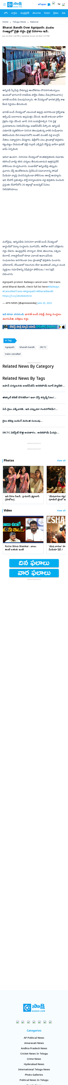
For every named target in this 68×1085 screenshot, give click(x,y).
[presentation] (6, 479)
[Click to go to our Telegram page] (45, 1022)
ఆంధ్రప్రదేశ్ (24, 13)
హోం (6, 13)
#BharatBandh (44, 291)
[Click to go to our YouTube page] (39, 1022)
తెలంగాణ (37, 13)
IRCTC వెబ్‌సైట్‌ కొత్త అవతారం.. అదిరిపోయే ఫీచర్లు (33, 433)
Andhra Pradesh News (34, 1048)
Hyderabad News (34, 1064)
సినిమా (47, 13)
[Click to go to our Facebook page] (18, 1022)
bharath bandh (27, 347)
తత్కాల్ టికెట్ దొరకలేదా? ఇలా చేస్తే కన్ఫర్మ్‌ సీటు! (32, 397)
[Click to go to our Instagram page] (34, 1022)
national (34, 22)
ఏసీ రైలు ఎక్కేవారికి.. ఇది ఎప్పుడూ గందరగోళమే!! (33, 409)
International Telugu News (34, 1069)
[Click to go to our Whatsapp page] (23, 1022)
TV (59, 4)
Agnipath (9, 347)
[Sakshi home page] (34, 1007)
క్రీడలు (55, 13)
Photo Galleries (34, 1075)
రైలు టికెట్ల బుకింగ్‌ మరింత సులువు (33, 421)
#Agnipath (29, 291)
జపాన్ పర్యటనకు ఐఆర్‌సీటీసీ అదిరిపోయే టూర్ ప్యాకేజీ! (32, 386)
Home (5, 22)
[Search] (49, 4)
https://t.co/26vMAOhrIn (17, 296)
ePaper (43, 4)
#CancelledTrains (12, 291)
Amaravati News (34, 1043)
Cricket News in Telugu (34, 1054)
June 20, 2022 (44, 303)
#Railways (53, 287)
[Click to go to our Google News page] (50, 1022)
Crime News (34, 1059)
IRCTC (43, 347)
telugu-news (19, 22)
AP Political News (34, 1038)
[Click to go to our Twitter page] (29, 1022)
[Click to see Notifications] (64, 5)
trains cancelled (12, 354)
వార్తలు (14, 13)
